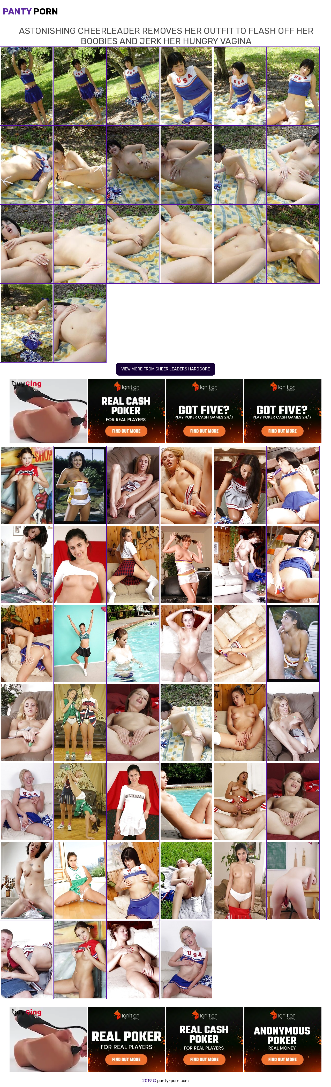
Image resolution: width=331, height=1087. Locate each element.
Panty (30, 11)
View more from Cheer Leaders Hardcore (165, 369)
